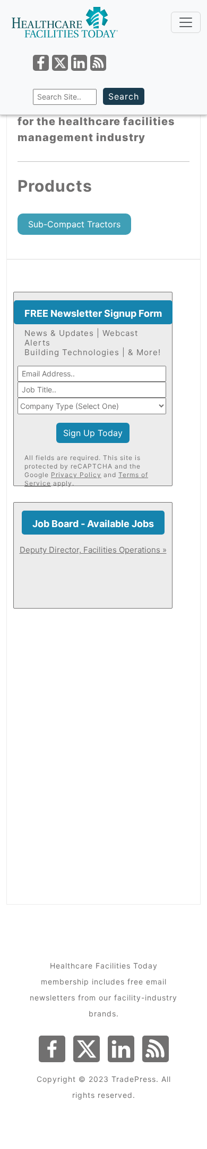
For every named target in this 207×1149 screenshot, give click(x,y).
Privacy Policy (76, 475)
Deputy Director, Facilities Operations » (93, 550)
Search (123, 96)
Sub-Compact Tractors (74, 224)
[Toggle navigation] (186, 22)
